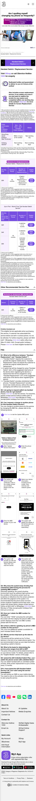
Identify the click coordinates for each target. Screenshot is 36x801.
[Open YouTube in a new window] (14, 697)
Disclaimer (30, 778)
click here (9, 344)
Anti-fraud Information (5, 745)
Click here (23, 102)
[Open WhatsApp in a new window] (19, 697)
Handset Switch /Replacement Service (18, 63)
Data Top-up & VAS (6, 52)
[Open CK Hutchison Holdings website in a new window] (18, 785)
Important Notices (8, 711)
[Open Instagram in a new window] (9, 697)
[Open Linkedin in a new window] (30, 697)
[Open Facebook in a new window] (3, 697)
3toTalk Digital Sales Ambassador (26, 724)
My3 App (22, 741)
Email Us (4, 728)
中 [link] (28, 4)
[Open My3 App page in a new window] (5, 755)
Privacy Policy (20, 778)
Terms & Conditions (8, 778)
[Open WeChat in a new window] (24, 697)
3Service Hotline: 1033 (8, 724)
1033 (3, 76)
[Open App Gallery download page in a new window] (29, 767)
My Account (5, 738)
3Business (5, 741)
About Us (5, 708)
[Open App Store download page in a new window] (6, 767)
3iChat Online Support (24, 729)
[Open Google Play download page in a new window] (18, 767)
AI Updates (23, 708)
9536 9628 (16, 340)
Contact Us (5, 714)
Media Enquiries (25, 711)
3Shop (8, 73)
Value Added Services (18, 52)
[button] (33, 4)
